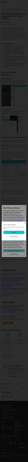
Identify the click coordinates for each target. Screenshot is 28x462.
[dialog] (14, 231)
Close (24, 223)
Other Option (14, 236)
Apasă (14, 232)
